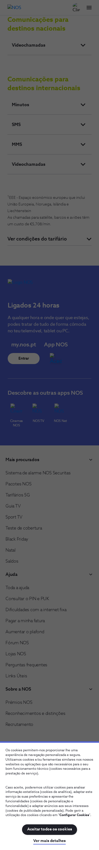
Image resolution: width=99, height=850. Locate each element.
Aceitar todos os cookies (49, 829)
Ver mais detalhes (49, 841)
